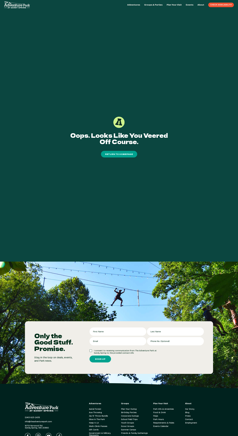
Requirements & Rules (163, 423)
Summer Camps (128, 430)
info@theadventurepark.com (38, 422)
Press (188, 416)
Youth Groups (127, 423)
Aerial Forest (95, 409)
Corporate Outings (130, 416)
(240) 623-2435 (32, 417)
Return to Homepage (119, 154)
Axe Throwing (95, 412)
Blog (187, 412)
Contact (189, 419)
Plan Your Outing (129, 409)
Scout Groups (127, 426)
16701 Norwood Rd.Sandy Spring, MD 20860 (37, 427)
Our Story (189, 409)
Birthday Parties (129, 412)
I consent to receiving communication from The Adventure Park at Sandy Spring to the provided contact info (125, 351)
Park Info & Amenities (163, 409)
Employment (191, 423)
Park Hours (158, 419)
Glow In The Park (97, 419)
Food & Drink (159, 412)
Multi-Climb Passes (98, 426)
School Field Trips (129, 419)
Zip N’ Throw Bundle (98, 416)
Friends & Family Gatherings (134, 433)
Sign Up (100, 359)
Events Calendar (161, 426)
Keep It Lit (94, 423)
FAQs (155, 416)
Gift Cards (94, 430)
